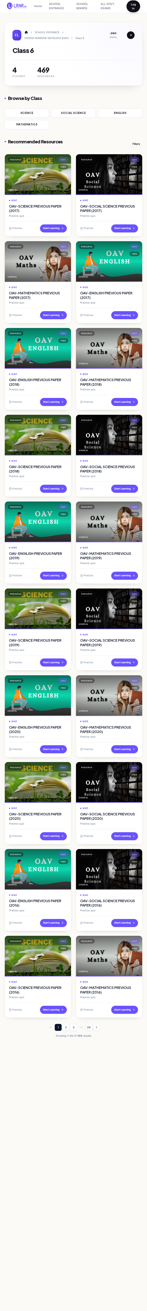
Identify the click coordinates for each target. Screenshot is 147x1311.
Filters (136, 143)
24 (89, 1027)
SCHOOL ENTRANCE (56, 6)
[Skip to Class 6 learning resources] (131, 35)
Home (38, 6)
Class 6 (79, 38)
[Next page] (96, 1027)
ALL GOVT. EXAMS (108, 6)
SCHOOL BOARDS (82, 6)
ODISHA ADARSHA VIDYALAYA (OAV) (46, 38)
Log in (133, 6)
